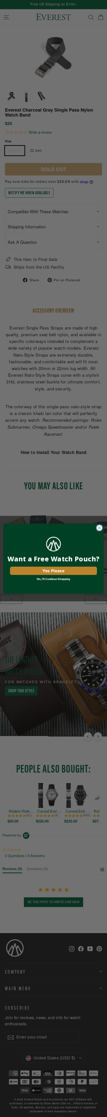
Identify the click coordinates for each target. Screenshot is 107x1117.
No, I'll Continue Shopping (53, 579)
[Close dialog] (100, 528)
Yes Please (53, 570)
